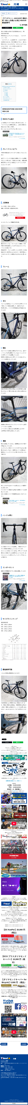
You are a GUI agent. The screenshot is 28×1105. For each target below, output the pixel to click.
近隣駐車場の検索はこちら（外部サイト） (14, 780)
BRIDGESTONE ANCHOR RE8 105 (8, 86)
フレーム (5, 91)
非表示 (9, 84)
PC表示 (14, 1103)
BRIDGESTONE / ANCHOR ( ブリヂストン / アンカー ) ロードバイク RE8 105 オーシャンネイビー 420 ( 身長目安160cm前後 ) (17, 214)
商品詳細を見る (20, 217)
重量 (6, 95)
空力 (6, 92)
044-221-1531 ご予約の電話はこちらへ (14, 804)
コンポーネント (6, 97)
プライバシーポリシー (14, 1099)
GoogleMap (14, 790)
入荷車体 (5, 90)
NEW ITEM (14, 6)
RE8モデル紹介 (6, 87)
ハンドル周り (6, 96)
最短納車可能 (6, 100)
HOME (2, 6)
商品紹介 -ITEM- (7, 6)
